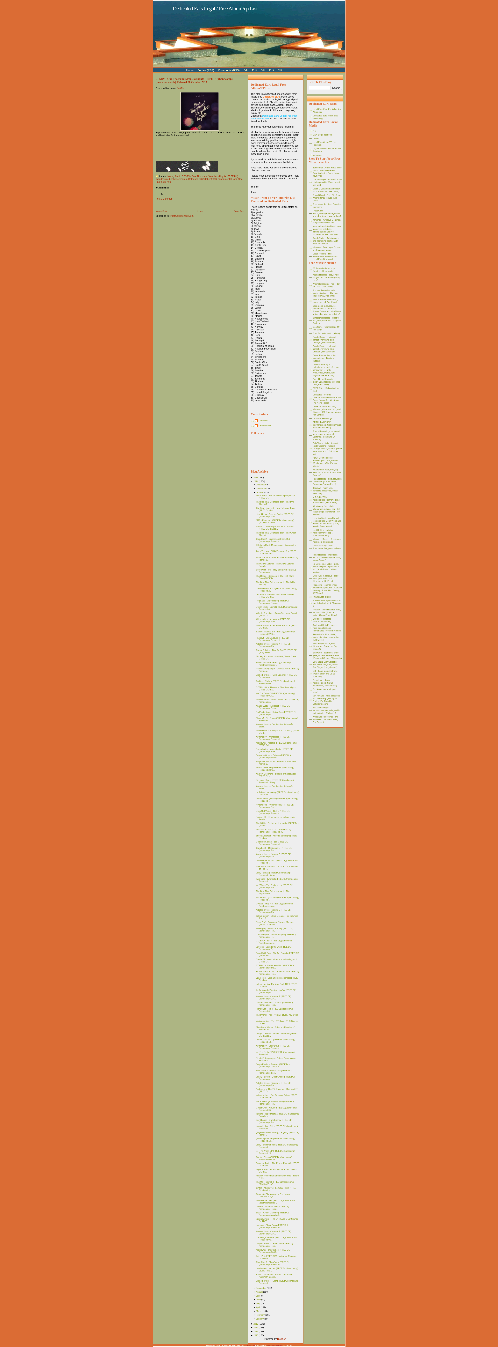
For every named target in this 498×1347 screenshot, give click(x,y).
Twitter (316, 138)
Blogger (281, 1339)
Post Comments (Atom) (182, 216)
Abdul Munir (260, 1345)
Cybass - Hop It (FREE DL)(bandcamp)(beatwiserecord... (275, 904)
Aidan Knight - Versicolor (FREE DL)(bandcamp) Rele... (273, 620)
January (260, 1319)
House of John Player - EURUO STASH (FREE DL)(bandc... (275, 527)
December (261, 484)
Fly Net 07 (287, 1345)
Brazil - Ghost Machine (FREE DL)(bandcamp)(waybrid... (272, 1213)
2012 (255, 1327)
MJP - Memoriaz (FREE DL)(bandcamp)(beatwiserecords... (275, 521)
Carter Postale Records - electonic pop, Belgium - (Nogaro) (324, 358)
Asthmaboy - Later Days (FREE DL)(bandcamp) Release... (273, 1047)
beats (170, 176)
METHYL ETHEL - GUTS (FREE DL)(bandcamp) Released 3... (273, 830)
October (260, 492)
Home (200, 211)
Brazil (177, 176)
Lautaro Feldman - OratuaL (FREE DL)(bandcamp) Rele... (274, 1003)
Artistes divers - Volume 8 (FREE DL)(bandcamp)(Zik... (273, 1084)
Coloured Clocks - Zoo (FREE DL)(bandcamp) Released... (272, 843)
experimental (225, 179)
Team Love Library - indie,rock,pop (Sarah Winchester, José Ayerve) (325, 683)
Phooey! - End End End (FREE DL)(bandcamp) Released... (272, 639)
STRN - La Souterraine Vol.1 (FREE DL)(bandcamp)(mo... (275, 966)
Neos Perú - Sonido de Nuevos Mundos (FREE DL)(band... (275, 923)
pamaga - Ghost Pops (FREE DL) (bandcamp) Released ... (272, 1226)
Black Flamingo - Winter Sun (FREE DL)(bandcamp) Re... (275, 1102)
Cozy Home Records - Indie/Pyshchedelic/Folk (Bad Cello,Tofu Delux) (326, 382)
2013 (255, 1324)
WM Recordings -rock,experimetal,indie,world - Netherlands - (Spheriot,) (326, 710)
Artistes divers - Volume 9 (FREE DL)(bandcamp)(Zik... (273, 1232)
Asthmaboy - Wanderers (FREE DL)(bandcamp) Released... (273, 738)
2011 (255, 1331)
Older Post (239, 211)
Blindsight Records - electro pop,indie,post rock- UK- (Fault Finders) (327, 320)
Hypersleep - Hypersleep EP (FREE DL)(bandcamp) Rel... (275, 806)
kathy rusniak (265, 425)
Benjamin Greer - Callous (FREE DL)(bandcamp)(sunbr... (273, 756)
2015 (255, 477)
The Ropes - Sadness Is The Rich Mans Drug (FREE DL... (275, 577)
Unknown (263, 420)
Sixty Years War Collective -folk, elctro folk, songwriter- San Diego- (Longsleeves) (326, 664)
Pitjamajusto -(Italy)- (322, 597)
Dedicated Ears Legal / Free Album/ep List (215, 8)
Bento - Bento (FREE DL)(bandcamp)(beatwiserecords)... (273, 663)
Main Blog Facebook (322, 135)
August (259, 1292)
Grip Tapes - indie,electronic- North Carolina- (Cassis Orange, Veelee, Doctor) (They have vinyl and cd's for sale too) (327, 448)
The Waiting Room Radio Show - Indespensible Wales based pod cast (327, 182)
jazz (235, 179)
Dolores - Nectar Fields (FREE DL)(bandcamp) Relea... (272, 1207)
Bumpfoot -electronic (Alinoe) (326, 333)
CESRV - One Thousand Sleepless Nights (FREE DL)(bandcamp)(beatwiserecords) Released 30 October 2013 (194, 80)
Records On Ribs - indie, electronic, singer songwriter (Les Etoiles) (326, 637)
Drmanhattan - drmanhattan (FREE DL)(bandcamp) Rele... (274, 750)
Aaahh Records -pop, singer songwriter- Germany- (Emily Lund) (326, 277)
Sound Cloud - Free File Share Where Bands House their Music (327, 198)
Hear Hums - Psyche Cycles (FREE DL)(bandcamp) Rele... (275, 515)
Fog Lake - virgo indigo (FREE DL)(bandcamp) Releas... (272, 602)
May (258, 1303)
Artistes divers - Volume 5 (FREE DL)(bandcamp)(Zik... (273, 911)
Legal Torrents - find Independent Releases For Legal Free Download (325, 256)
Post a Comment (164, 198)
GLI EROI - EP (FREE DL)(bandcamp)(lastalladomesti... (274, 941)
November (261, 488)
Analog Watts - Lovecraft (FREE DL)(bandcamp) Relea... (273, 707)
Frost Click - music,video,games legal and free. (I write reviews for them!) (327, 213)
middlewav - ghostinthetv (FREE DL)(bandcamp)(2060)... (273, 1251)
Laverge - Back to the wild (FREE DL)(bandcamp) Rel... (274, 948)
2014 (255, 481)
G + (314, 131)
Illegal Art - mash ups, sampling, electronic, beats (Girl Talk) (325, 491)
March (259, 1311)
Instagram (317, 155)
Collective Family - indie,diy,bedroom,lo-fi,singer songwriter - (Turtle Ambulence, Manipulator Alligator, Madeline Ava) (326, 370)
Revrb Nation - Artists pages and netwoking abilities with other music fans (326, 241)
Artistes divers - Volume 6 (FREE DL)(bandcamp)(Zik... (273, 855)
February (260, 1315)
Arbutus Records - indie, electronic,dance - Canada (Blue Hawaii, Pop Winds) (325, 293)
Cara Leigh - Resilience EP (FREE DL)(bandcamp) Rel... (274, 849)
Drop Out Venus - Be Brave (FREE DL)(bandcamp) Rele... (274, 1244)
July (258, 1296)
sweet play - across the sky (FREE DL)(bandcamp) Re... (274, 929)
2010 (255, 1335)
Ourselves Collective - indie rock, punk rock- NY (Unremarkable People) (325, 578)
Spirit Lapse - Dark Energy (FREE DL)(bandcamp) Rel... (274, 1121)
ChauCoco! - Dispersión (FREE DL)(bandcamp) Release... (273, 540)
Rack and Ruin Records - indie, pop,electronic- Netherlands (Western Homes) (327, 628)
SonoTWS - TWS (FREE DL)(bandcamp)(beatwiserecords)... (275, 1201)
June (258, 1299)
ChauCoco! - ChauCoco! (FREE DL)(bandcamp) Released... (273, 1263)
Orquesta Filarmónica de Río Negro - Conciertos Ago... (273, 1195)
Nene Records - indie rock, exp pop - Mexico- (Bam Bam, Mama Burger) (327, 557)
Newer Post (161, 211)
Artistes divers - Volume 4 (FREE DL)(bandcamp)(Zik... (273, 645)
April (258, 1307)
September (261, 1288)
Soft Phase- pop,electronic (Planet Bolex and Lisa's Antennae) (325, 674)
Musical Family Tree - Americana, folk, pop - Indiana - (327, 548)
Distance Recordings (322, 418)
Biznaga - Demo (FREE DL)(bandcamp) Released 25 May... (275, 781)
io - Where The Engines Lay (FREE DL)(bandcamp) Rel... (274, 886)
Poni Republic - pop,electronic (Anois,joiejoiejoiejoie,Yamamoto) (327, 603)
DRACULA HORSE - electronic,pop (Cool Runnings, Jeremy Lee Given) (327, 425)
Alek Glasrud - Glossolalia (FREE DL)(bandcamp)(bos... (274, 1071)
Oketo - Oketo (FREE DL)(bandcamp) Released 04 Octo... (274, 1158)
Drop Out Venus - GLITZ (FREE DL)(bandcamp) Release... (273, 812)
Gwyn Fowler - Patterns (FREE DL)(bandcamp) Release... (273, 1065)
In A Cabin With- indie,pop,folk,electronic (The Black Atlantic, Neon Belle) (326, 500)
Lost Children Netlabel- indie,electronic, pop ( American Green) (323, 533)
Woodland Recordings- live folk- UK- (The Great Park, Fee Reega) (325, 719)
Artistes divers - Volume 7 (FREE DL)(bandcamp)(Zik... (273, 997)
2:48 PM (180, 88)
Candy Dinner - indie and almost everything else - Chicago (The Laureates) (324, 340)
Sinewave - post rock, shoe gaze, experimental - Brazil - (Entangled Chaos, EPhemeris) (327, 655)
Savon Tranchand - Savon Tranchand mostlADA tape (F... (274, 1275)
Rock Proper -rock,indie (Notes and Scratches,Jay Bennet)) (325, 646)
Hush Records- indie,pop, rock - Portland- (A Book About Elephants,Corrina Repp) (327, 481)
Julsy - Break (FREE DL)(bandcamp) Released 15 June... (273, 874)
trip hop (167, 181)
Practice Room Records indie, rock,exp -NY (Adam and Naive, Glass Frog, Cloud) (327, 612)
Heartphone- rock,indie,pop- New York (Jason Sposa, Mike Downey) (327, 472)
